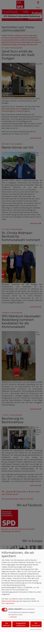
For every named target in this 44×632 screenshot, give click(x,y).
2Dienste (12, 617)
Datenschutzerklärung (10, 601)
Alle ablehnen (6, 624)
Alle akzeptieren (35, 624)
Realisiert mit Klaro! (36, 629)
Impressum (10, 603)
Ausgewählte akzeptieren (21, 624)
